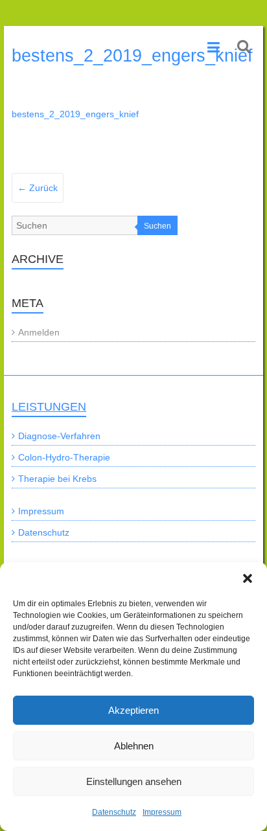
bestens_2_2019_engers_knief (75, 114)
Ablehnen (134, 745)
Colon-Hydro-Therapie (64, 457)
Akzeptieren (133, 710)
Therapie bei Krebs (57, 478)
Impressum (162, 812)
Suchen (157, 226)
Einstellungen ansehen (133, 781)
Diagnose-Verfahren (59, 436)
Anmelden (39, 332)
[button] (247, 578)
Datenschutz (114, 812)
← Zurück (37, 188)
